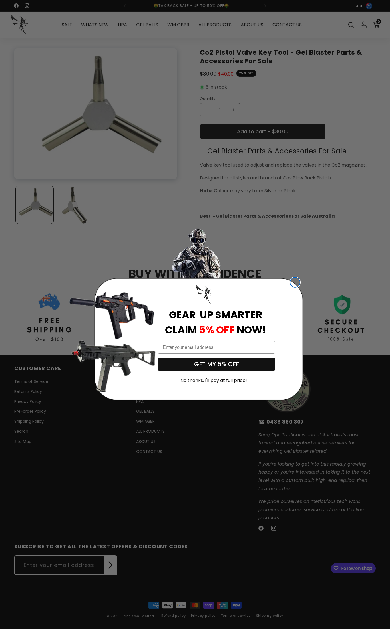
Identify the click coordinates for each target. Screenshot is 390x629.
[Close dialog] (295, 282)
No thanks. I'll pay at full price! (213, 380)
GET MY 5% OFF (216, 364)
